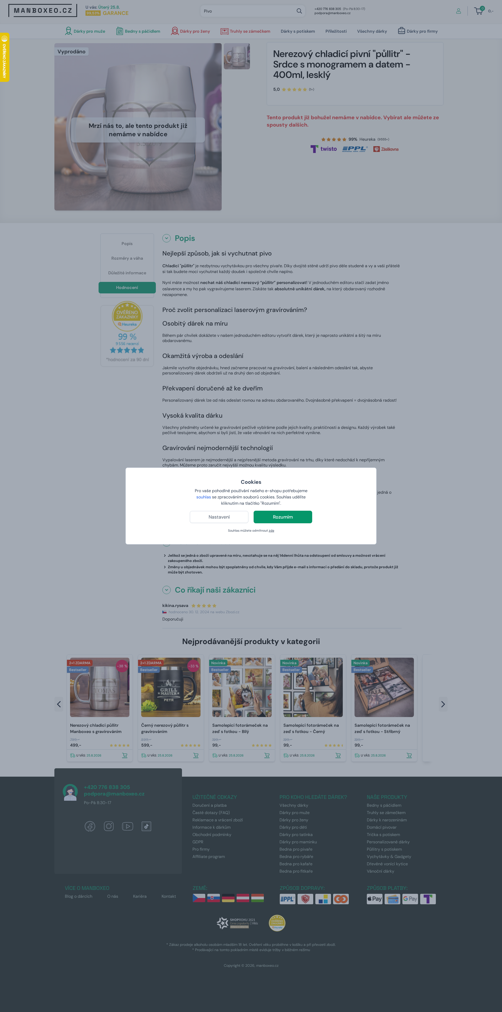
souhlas (203, 497)
